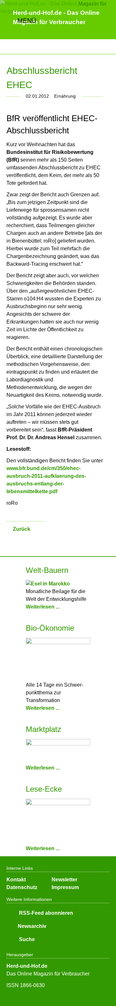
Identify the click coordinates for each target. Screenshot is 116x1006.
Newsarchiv (32, 926)
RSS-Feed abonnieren (45, 913)
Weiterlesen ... (43, 607)
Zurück (21, 529)
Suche (26, 939)
